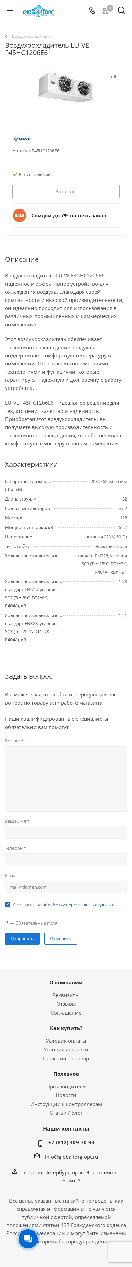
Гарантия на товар (66, 1058)
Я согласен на (63, 905)
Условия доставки (66, 1049)
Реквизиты (66, 995)
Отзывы (66, 1003)
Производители (66, 1086)
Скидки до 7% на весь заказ (68, 215)
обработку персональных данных (78, 905)
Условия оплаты (66, 1040)
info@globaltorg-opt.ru (71, 1156)
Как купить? (66, 1028)
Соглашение (66, 1012)
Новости (66, 1095)
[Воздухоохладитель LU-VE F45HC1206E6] (66, 105)
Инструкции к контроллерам (66, 1104)
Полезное (66, 1073)
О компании (66, 982)
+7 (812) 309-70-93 (71, 1142)
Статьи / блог (66, 1112)
